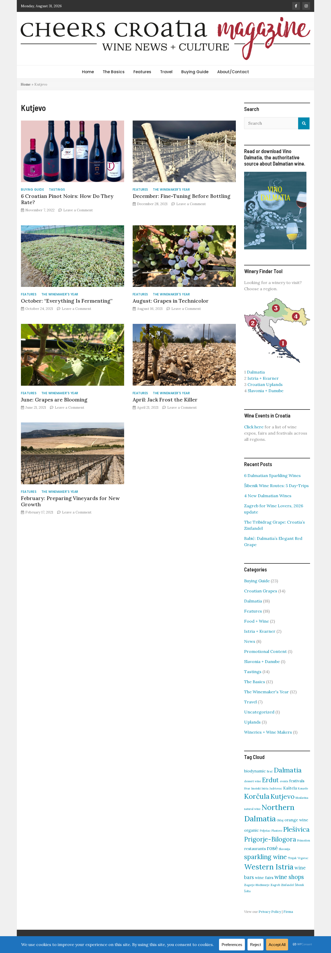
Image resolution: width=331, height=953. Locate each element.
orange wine (296, 819)
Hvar (247, 788)
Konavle (303, 788)
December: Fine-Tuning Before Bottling (181, 196)
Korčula (256, 796)
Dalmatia (256, 372)
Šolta (247, 891)
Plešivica (296, 829)
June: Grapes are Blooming (54, 399)
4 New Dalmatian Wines (267, 495)
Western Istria (269, 867)
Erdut (270, 780)
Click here (254, 426)
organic (251, 830)
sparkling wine (265, 857)
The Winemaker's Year (171, 189)
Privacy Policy (270, 912)
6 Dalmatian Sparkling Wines (272, 475)
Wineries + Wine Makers (268, 732)
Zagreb (275, 885)
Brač (270, 771)
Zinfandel (287, 885)
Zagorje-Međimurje (256, 885)
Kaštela (290, 788)
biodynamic (255, 771)
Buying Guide (194, 72)
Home (88, 72)
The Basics (114, 72)
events (284, 781)
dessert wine (252, 781)
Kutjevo (282, 796)
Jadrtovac (275, 788)
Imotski (256, 788)
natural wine (252, 809)
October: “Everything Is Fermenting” (66, 300)
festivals (296, 780)
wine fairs (264, 877)
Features (142, 72)
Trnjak (292, 858)
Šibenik (299, 885)
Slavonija (284, 849)
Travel (166, 72)
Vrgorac (303, 858)
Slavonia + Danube (265, 390)
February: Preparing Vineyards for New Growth (70, 501)
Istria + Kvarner (263, 378)
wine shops (289, 877)
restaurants (255, 848)
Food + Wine (256, 621)
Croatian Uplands (265, 384)
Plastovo (277, 830)
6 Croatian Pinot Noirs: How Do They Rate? (67, 199)
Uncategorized (259, 711)
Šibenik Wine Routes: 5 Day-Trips (276, 485)
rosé (272, 848)
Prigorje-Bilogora (270, 839)
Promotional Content (265, 651)
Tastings (57, 189)
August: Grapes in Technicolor (171, 300)
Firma (288, 912)
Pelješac (265, 830)
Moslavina (302, 798)
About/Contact (233, 72)
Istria (265, 788)
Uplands (252, 722)
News (249, 641)
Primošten (303, 840)
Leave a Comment (78, 210)
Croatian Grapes (260, 590)
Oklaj (280, 820)
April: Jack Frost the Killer (165, 399)
